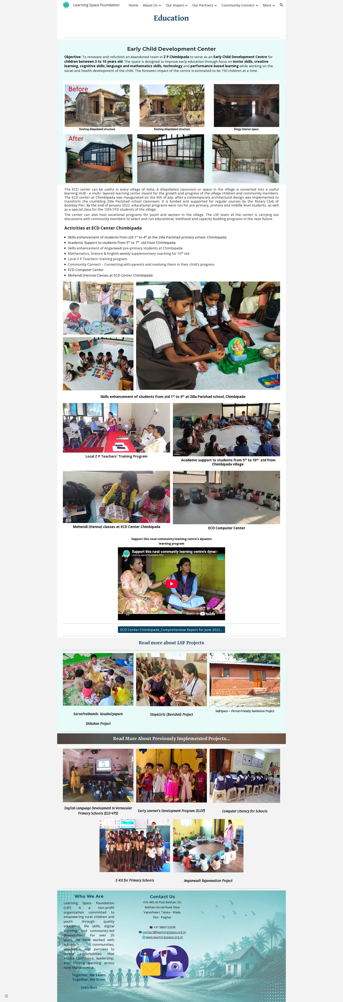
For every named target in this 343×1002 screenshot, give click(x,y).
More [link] (267, 5)
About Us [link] (150, 5)
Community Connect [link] (238, 5)
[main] (171, 17)
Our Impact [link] (175, 5)
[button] (281, 5)
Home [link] (133, 5)
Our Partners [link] (202, 5)
